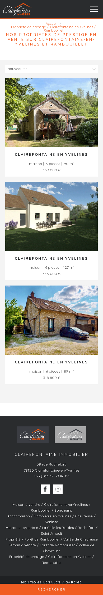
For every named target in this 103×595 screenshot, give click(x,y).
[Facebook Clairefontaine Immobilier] (45, 489)
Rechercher (52, 589)
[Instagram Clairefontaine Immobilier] (58, 489)
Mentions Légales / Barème (51, 582)
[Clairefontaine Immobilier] (18, 9)
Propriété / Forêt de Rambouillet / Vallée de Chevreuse (52, 539)
